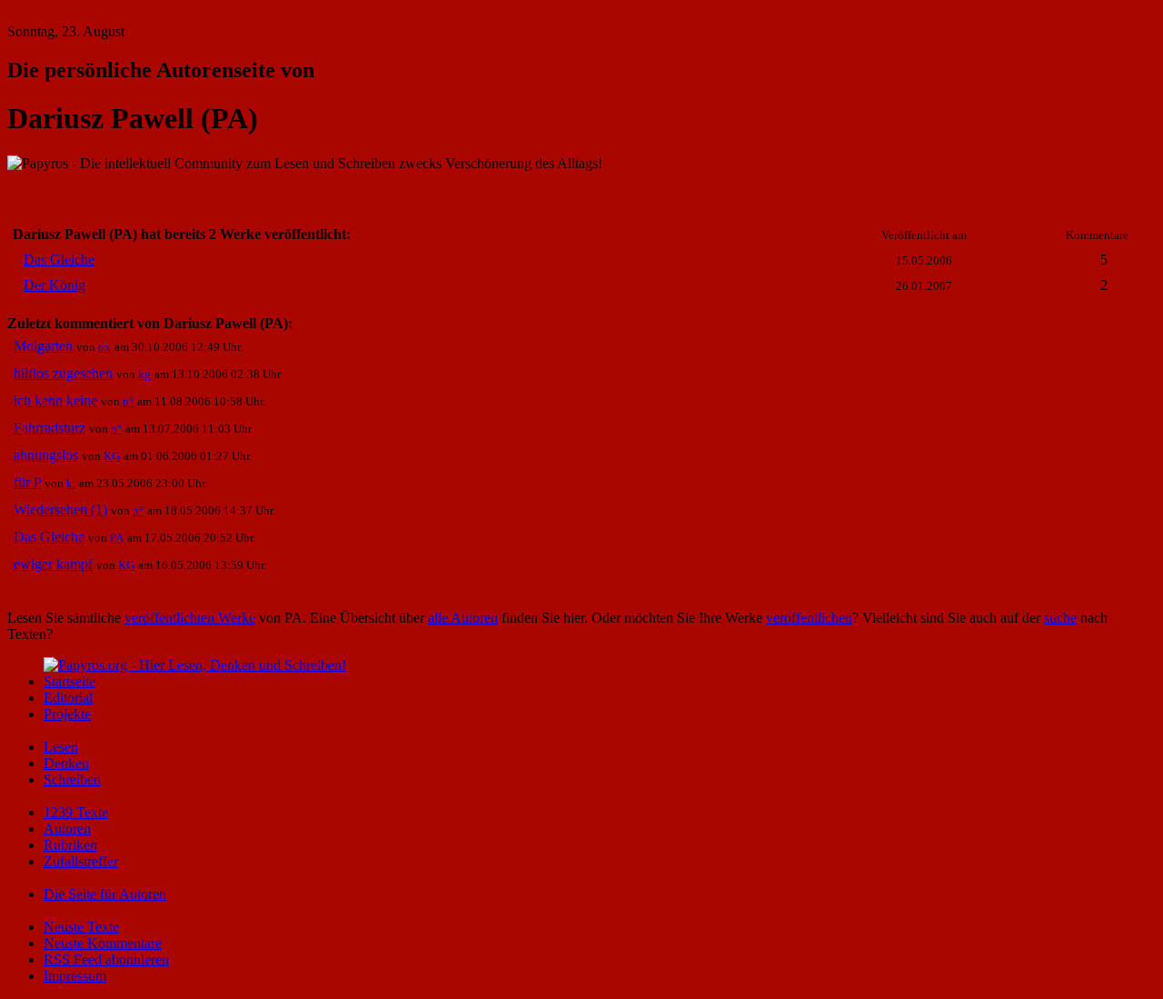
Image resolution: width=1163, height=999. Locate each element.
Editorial (68, 697)
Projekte (67, 714)
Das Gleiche (59, 259)
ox (104, 347)
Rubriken (70, 845)
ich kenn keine (55, 400)
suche (1060, 617)
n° (128, 401)
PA (117, 537)
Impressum (75, 976)
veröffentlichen (809, 617)
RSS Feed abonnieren (106, 959)
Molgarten (43, 346)
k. (70, 483)
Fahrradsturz (49, 427)
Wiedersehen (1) (60, 509)
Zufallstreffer (81, 861)
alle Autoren (463, 617)
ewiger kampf (53, 564)
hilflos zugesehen (63, 373)
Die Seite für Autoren (105, 894)
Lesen (61, 746)
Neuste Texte (81, 926)
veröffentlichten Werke (189, 617)
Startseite (69, 681)
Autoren (67, 828)
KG (112, 456)
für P (27, 482)
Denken (66, 763)
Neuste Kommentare (103, 943)
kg (144, 374)
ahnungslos (46, 455)
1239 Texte (76, 812)
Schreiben (72, 779)
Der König (54, 285)
